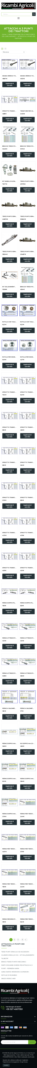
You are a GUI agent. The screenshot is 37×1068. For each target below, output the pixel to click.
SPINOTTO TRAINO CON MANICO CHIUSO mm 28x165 (27, 392)
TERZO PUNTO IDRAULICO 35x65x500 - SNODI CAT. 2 (27, 216)
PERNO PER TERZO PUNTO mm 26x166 (27, 849)
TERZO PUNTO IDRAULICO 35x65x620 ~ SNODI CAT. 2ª (27, 181)
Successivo (25, 940)
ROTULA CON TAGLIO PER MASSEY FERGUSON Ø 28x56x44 (9, 322)
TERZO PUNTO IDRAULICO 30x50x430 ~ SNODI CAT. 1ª (27, 251)
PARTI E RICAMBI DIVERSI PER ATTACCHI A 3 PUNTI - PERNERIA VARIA (16, 966)
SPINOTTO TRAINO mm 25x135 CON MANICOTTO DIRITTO (27, 532)
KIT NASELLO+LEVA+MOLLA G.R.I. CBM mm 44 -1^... (9, 181)
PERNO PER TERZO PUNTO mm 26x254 (9, 849)
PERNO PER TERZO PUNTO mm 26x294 (27, 814)
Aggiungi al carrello (10, 84)
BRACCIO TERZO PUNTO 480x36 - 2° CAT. (27, 287)
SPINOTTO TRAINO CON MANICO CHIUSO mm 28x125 (9, 427)
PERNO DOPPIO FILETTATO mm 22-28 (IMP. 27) (9, 603)
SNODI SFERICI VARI (8, 978)
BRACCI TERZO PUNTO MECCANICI (13, 962)
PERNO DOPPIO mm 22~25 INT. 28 (9, 743)
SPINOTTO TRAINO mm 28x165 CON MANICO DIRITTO (9, 111)
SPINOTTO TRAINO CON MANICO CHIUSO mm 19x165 (27, 462)
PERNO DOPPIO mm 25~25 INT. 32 (27, 778)
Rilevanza (14, 52)
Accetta (6, 1065)
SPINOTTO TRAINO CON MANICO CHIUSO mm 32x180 (9, 392)
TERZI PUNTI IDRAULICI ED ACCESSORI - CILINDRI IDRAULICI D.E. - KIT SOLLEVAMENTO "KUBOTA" (17, 955)
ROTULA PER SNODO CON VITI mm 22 (27, 357)
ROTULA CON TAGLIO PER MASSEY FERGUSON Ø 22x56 (27, 322)
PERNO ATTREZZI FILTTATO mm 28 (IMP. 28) (27, 638)
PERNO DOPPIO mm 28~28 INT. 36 (9, 778)
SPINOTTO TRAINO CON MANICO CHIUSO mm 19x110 (9, 497)
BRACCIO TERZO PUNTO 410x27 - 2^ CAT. (9, 146)
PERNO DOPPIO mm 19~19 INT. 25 (9, 814)
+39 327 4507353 (14, 1009)
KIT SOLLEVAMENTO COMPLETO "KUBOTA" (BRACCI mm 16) (9, 287)
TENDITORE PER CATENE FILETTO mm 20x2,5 (27, 111)
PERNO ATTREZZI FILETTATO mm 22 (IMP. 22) (27, 673)
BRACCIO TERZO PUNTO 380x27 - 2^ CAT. (27, 146)
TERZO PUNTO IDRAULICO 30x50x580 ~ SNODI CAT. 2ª (9, 216)
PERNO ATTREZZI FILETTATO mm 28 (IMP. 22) (9, 638)
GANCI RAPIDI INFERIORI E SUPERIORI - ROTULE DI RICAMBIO (15, 973)
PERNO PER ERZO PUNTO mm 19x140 (9, 919)
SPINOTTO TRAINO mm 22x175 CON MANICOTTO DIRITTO (9, 568)
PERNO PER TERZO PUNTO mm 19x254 (9, 884)
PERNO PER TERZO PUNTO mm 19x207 (27, 884)
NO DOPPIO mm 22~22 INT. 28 (27, 743)
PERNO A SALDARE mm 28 (9, 708)
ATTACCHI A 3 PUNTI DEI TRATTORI (13, 945)
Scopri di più (24, 1062)
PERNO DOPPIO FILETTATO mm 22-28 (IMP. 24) (27, 603)
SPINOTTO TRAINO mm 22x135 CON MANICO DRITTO (27, 568)
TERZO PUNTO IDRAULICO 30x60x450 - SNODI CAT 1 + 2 (9, 251)
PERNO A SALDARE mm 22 (27, 708)
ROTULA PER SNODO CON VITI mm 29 (9, 357)
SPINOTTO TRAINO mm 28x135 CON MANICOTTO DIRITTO (27, 497)
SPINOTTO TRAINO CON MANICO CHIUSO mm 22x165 (9, 462)
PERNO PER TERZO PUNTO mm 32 (27, 919)
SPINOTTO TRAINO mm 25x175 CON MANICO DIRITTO (9, 532)
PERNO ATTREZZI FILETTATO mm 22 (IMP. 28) (9, 673)
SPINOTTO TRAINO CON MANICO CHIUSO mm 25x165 (27, 427)
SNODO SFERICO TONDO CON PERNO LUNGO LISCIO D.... (9, 76)
